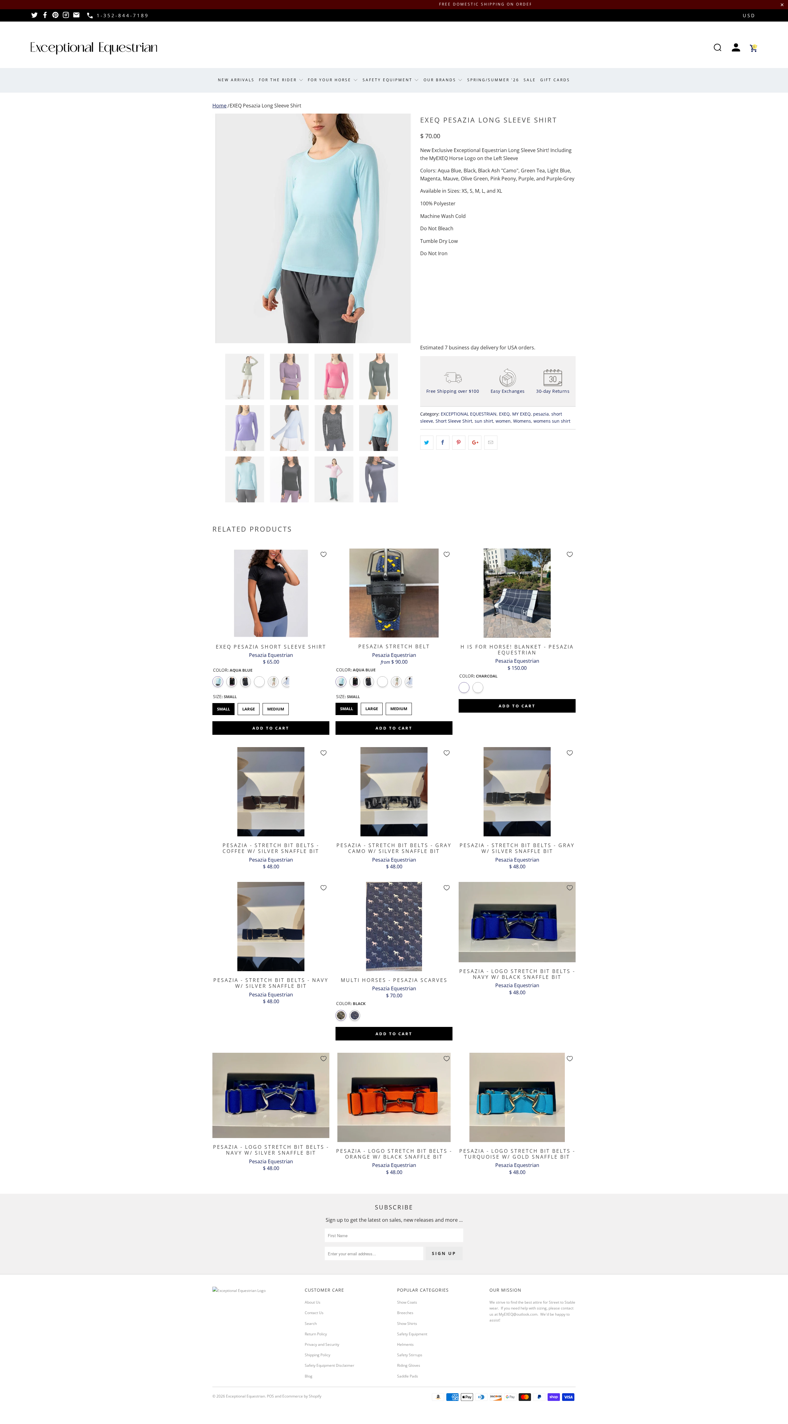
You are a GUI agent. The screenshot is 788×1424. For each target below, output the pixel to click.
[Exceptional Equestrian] (94, 48)
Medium (275, 707)
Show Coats (407, 1302)
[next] (403, 228)
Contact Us (314, 1312)
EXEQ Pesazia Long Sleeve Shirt (265, 105)
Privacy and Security (322, 1344)
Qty (424, 278)
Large (248, 707)
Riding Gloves (408, 1365)
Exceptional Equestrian (245, 1396)
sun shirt (484, 421)
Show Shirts (407, 1323)
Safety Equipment (388, 79)
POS (270, 1396)
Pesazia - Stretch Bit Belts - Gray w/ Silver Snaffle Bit (517, 791)
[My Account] (736, 48)
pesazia (541, 414)
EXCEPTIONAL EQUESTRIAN (469, 414)
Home (219, 105)
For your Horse (330, 79)
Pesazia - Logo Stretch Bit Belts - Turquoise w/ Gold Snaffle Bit (517, 1097)
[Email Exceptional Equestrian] (76, 17)
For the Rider (279, 79)
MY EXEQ (521, 414)
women (503, 421)
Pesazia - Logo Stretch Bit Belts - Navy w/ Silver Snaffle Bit (270, 1095)
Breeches (405, 1312)
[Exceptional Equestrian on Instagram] (66, 17)
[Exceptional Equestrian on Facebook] (45, 17)
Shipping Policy (317, 1355)
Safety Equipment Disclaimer (329, 1365)
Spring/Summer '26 (493, 79)
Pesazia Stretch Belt (394, 593)
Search (311, 1323)
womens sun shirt (551, 421)
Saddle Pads (407, 1376)
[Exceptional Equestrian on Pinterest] (55, 17)
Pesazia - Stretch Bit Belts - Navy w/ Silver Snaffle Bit (270, 926)
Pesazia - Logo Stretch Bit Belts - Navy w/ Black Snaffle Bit (517, 922)
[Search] (717, 48)
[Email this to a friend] (490, 443)
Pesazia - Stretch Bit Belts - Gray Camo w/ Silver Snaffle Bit (394, 791)
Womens (522, 421)
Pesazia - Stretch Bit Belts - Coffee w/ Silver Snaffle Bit (270, 791)
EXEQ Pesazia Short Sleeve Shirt (270, 593)
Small (223, 707)
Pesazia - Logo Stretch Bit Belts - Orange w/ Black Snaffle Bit (394, 1097)
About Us (312, 1302)
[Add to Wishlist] (323, 554)
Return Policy (316, 1334)
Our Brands (441, 79)
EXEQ (504, 414)
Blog (308, 1376)
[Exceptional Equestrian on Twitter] (34, 17)
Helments (405, 1344)
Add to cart (270, 728)
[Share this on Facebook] (442, 443)
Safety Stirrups (409, 1355)
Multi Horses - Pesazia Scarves (394, 926)
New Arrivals (236, 79)
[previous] (223, 228)
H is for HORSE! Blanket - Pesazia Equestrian (517, 593)
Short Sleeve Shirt (454, 421)
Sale (530, 79)
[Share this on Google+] (474, 443)
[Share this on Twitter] (426, 443)
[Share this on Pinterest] (458, 443)
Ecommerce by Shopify (301, 1396)
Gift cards (555, 79)
